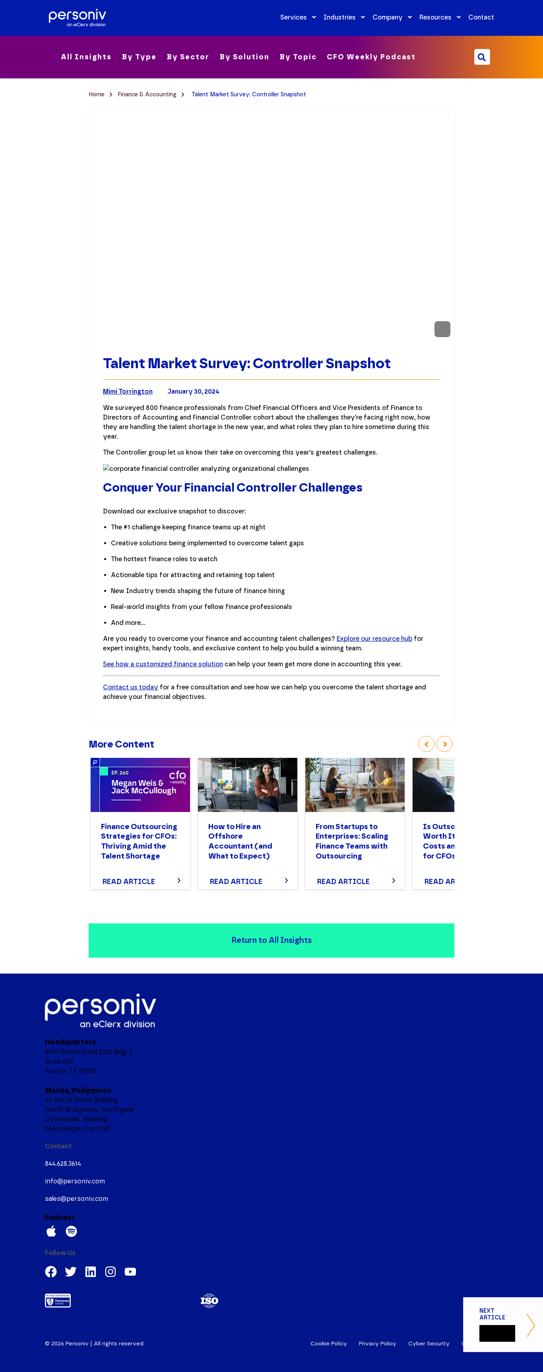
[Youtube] (130, 1272)
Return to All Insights (271, 940)
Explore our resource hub (374, 638)
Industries (340, 17)
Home (97, 94)
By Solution (244, 57)
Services (293, 17)
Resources (435, 17)
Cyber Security (429, 1343)
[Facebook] (51, 1272)
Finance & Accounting (148, 94)
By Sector (188, 57)
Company (387, 17)
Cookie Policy (328, 1343)
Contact (481, 17)
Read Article (129, 881)
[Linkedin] (91, 1272)
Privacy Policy (377, 1343)
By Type (139, 57)
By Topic (298, 57)
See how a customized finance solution (163, 664)
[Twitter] (71, 1272)
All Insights (86, 57)
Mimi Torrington (128, 391)
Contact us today (130, 687)
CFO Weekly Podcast (371, 57)
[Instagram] (110, 1272)
